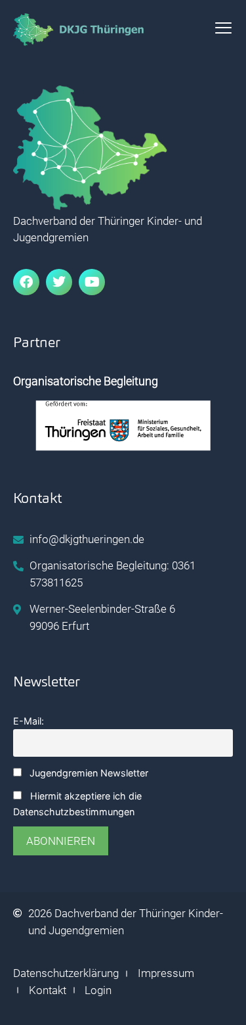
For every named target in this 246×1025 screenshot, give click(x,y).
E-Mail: (28, 721)
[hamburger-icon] (223, 29)
